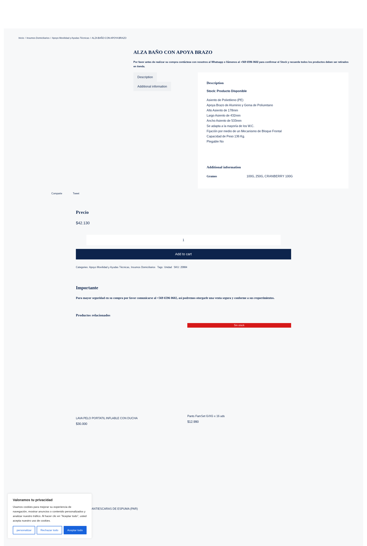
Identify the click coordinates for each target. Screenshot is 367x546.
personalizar (24, 530)
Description (145, 77)
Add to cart (183, 254)
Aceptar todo (75, 530)
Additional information (152, 86)
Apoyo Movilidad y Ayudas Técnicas (109, 267)
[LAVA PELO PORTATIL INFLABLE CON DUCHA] (128, 367)
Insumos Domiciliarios (143, 267)
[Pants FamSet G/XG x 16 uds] (239, 366)
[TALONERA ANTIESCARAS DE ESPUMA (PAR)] (128, 467)
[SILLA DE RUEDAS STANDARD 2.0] (239, 487)
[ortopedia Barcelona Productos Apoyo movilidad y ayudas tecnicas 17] (69, 120)
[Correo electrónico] (86, 193)
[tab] (145, 77)
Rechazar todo (49, 530)
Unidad (168, 267)
